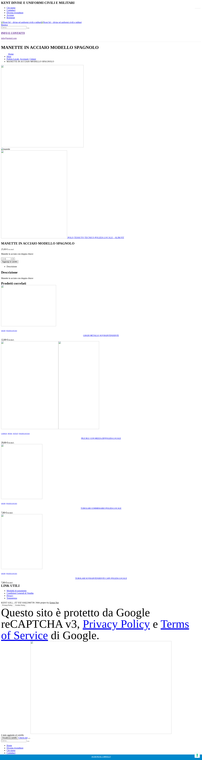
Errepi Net (54, 602)
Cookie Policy (20, 605)
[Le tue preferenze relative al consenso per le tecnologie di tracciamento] (197, 755)
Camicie (4, 433)
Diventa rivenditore (15, 13)
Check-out (22, 738)
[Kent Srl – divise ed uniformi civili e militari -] (41, 22)
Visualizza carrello (9, 738)
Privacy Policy (7, 605)
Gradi (3, 330)
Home (9, 745)
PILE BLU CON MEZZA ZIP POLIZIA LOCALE (101, 438)
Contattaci (11, 10)
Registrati (11, 17)
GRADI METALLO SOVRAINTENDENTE (101, 335)
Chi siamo (11, 8)
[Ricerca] (28, 28)
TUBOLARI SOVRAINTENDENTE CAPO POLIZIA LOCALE (101, 578)
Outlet (15, 433)
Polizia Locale (11, 330)
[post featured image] (28, 325)
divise (10, 433)
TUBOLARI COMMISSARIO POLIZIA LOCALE (101, 508)
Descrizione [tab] (12, 266)
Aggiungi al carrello (9, 262)
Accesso (10, 15)
